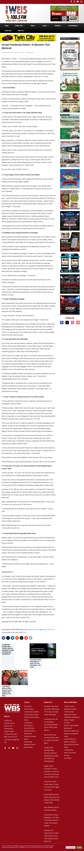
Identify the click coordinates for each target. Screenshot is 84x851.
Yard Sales (67, 758)
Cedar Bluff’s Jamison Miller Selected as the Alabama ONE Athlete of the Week (7, 691)
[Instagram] (17, 748)
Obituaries (28, 734)
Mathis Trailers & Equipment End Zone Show (71, 744)
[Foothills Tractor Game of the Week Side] (70, 284)
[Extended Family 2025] (70, 82)
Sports (45, 26)
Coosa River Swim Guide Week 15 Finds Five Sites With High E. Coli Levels (35, 663)
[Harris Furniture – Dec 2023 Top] (70, 103)
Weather (57, 26)
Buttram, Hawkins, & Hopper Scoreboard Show (71, 733)
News (32, 26)
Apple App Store (33, 629)
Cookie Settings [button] (70, 847)
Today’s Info (19, 26)
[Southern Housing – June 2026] (70, 154)
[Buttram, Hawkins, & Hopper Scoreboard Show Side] (70, 305)
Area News (28, 706)
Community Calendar (31, 712)
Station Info (8, 726)
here (24, 632)
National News (29, 728)
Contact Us (8, 720)
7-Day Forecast (69, 706)
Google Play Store (48, 629)
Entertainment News (31, 717)
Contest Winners (70, 739)
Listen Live (8, 30)
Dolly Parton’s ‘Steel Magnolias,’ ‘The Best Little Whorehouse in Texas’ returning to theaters (51, 820)
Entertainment (72, 26)
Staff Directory (9, 723)
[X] (74, 1)
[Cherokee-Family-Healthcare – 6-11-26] (70, 56)
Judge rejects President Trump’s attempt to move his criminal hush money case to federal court (51, 771)
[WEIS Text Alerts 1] (70, 242)
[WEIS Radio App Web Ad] (70, 263)
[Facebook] (71, 1)
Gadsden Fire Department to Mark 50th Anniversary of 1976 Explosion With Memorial (51, 835)
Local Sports (28, 725)
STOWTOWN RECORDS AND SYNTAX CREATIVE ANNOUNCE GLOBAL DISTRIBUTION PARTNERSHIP (8, 649)
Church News (28, 709)
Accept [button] (79, 847)
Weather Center (29, 744)
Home (6, 26)
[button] (81, 1)
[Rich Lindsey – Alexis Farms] (70, 127)
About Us (21, 30)
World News (28, 747)
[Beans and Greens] (70, 200)
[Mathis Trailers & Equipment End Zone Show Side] (70, 221)
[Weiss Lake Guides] (70, 179)
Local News (28, 723)
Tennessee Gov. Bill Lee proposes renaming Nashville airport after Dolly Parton (51, 724)
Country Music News (31, 714)
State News (28, 742)
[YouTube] (78, 1)
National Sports (29, 731)
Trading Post (68, 750)
